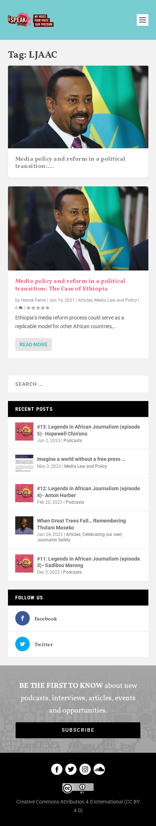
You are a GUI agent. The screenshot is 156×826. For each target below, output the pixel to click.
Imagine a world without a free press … (81, 459)
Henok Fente (33, 300)
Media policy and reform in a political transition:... (70, 163)
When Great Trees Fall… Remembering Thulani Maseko (81, 524)
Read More (34, 344)
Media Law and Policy (115, 300)
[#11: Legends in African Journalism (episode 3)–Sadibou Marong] (24, 563)
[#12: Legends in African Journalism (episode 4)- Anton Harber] (24, 493)
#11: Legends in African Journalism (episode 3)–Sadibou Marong (88, 562)
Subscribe (78, 730)
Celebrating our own (102, 534)
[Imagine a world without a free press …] (24, 464)
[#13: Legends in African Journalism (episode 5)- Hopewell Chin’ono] (24, 431)
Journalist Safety (53, 539)
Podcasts (72, 440)
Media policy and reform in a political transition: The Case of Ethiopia (70, 285)
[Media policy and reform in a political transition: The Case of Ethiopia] (78, 228)
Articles (85, 300)
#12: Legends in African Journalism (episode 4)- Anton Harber (88, 492)
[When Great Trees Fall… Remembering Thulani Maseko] (24, 525)
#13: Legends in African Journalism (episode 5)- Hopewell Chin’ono (88, 430)
